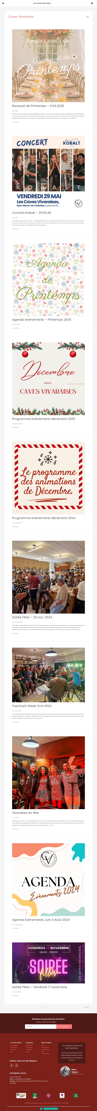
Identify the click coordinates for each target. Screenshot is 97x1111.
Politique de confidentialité (52, 1103)
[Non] (95, 1107)
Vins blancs (13, 1047)
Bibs (11, 1051)
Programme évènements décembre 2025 (43, 419)
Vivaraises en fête (25, 813)
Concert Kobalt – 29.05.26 (31, 213)
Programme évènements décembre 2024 (43, 518)
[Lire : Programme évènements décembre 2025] (48, 378)
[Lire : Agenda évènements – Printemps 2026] (48, 279)
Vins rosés (13, 1049)
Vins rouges (13, 1045)
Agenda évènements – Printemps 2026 (41, 319)
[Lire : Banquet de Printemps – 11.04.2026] (48, 65)
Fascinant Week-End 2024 (31, 706)
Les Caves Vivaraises (42, 3)
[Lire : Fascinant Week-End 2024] (48, 675)
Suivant (87, 1007)
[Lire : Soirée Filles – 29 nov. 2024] (48, 577)
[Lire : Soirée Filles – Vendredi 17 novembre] (48, 963)
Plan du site (65, 1103)
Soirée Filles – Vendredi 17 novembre (39, 987)
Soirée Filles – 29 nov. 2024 (32, 617)
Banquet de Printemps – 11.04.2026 (38, 106)
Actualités (29, 1047)
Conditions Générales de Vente (34, 1103)
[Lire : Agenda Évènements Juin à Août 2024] (48, 879)
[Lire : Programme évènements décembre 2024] (48, 478)
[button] (3, 3)
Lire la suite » (15, 122)
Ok (41, 1108)
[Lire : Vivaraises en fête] (48, 772)
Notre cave (29, 1045)
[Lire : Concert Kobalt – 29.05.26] (48, 172)
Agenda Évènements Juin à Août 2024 (41, 920)
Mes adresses (46, 1049)
